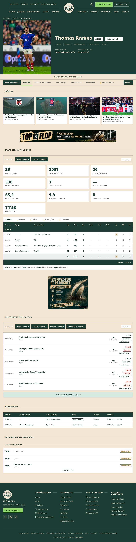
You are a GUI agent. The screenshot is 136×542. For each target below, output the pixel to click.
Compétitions (33, 12)
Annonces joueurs (118, 503)
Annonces (106, 12)
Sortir (125, 12)
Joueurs (21, 12)
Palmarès (90, 82)
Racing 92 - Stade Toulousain (31, 348)
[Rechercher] (91, 4)
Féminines (83, 12)
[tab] (8, 219)
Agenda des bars (117, 511)
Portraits (63, 517)
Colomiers (50, 425)
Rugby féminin (66, 497)
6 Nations (39, 505)
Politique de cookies (75, 533)
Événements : (76, 326)
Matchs (12, 12)
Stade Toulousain (53, 419)
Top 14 (21, 340)
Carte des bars (91, 509)
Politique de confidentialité (56, 533)
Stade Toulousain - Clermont (31, 383)
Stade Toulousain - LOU (29, 360)
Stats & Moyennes (43, 82)
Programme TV (92, 513)
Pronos (94, 12)
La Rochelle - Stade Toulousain (32, 372)
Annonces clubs (117, 499)
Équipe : (22, 159)
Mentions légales (37, 533)
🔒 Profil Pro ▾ (107, 82)
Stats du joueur (125, 342)
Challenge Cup (40, 513)
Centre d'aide (24, 533)
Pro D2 (37, 501)
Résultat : (57, 326)
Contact (94, 533)
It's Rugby (6, 18)
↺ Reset (126, 159)
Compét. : (39, 326)
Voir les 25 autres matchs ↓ (68, 395)
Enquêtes (64, 513)
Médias (26, 82)
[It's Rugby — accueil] (69, 8)
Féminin (24, 4)
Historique (61, 82)
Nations (56, 12)
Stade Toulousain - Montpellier (32, 337)
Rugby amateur (66, 501)
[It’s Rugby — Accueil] (7, 494)
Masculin (14, 4)
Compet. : (39, 159)
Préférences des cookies (108, 533)
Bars (116, 12)
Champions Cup (41, 509)
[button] (68, 338)
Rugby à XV (34, 4)
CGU (87, 533)
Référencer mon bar (119, 515)
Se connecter (121, 4)
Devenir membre (104, 4)
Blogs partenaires (48, 4)
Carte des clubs (92, 501)
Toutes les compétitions (44, 517)
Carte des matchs (92, 497)
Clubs (46, 12)
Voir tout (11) (68, 470)
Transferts (76, 82)
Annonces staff (117, 507)
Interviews (64, 509)
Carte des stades (92, 505)
